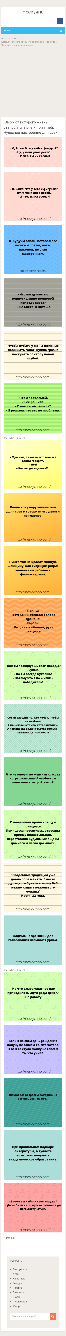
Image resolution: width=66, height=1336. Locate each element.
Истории (17, 1287)
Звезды (17, 1283)
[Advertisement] (33, 81)
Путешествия (20, 1301)
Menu (7, 30)
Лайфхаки (18, 1292)
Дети (16, 1274)
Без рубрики (20, 1269)
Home (4, 38)
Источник (9, 1237)
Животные (19, 1278)
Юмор (15, 38)
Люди (16, 1297)
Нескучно (33, 11)
